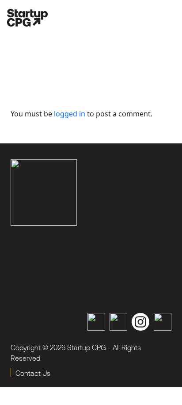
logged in (69, 114)
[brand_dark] (44, 192)
